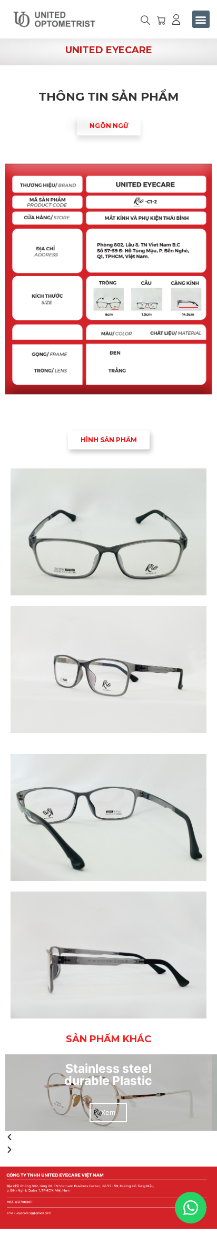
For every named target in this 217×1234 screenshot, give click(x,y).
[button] (145, 21)
